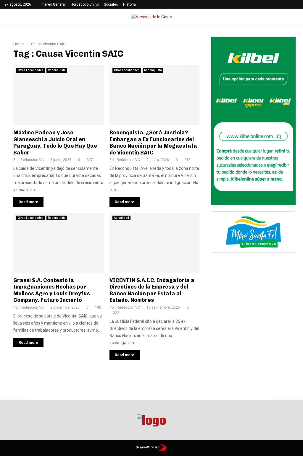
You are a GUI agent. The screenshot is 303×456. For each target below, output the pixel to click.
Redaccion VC (32, 160)
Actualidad (121, 217)
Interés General (53, 4)
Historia (129, 4)
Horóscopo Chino (85, 4)
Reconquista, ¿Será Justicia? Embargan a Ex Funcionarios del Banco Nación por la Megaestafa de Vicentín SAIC (153, 142)
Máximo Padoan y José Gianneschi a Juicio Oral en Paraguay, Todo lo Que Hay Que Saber (55, 142)
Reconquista (57, 70)
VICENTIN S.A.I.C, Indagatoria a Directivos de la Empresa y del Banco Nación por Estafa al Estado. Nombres (151, 290)
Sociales (111, 4)
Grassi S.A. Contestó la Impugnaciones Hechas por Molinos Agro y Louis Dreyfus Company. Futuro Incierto (51, 290)
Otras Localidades (30, 70)
